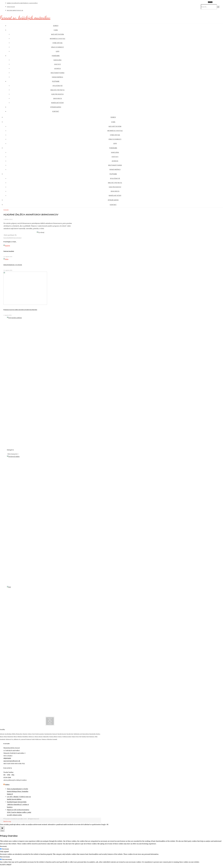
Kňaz (5, 736)
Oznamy (6, 209)
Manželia (10, 736)
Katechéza (85, 734)
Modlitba (25, 736)
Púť (80, 736)
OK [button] (107, 824)
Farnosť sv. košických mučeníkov (25, 17)
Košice (98, 734)
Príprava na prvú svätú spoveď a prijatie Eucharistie (20, 309)
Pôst (77, 736)
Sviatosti (57, 64)
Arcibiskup (8, 734)
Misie (15, 736)
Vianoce (44, 739)
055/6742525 (11, 6)
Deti (33, 734)
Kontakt (55, 111)
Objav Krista (57, 98)
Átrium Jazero (55, 107)
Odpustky (46, 736)
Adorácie (57, 68)
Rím (96, 736)
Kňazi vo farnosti (57, 47)
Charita (25, 734)
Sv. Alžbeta (15, 739)
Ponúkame (56, 56)
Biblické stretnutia (58, 90)
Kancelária (57, 60)
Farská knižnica (57, 77)
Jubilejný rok (78, 734)
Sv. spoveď (22, 739)
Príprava (15, 237)
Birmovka (6, 237)
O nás (56, 30)
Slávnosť (8, 739)
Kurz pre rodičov (57, 94)
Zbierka (49, 739)
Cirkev (30, 734)
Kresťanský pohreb (57, 73)
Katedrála (92, 734)
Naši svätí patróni (57, 34)
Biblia (14, 734)
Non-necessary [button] (5, 857)
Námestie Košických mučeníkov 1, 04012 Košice (22, 3)
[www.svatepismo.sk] (49, 725)
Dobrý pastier (39, 734)
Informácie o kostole (57, 38)
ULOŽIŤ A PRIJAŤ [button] (5, 864)
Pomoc (60, 736)
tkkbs (7, 784)
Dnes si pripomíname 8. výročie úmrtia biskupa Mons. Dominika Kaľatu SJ (17, 791)
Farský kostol (61, 734)
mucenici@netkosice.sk (15, 10)
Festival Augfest (8, 251)
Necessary (5, 849)
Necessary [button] (3, 846)
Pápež (74, 736)
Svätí (33, 739)
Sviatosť (19, 237)
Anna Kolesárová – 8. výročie (12, 264)
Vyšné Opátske (57, 43)
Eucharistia (48, 734)
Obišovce (31, 736)
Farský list (70, 734)
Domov (55, 26)
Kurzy (2, 736)
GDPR (57, 51)
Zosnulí (54, 739)
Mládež (11, 237)
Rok (87, 736)
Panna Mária (53, 736)
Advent (2, 734)
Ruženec (92, 736)
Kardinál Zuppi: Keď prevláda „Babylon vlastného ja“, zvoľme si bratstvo (18, 804)
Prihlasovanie (66, 736)
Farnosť (54, 734)
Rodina (84, 736)
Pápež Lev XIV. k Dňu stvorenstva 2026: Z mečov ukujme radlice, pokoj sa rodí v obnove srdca (19, 812)
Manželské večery (57, 103)
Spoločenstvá (58, 86)
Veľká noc (38, 739)
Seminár (2, 739)
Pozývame (55, 81)
